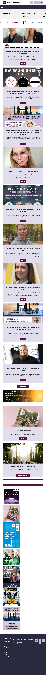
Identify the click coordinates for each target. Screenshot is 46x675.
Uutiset (3, 668)
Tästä (35, 433)
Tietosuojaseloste (28, 643)
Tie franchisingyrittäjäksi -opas (17, 642)
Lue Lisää (23, 63)
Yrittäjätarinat (4, 670)
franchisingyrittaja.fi (14, 470)
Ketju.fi (5, 654)
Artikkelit (3, 665)
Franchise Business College (6, 651)
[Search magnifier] (41, 481)
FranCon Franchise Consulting (6, 646)
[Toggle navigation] (2, 6)
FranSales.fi (6, 656)
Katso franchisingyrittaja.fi (23, 475)
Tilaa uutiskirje (8, 485)
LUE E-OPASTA (23, 438)
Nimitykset (4, 666)
